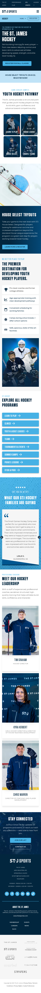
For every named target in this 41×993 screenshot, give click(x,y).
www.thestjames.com (20, 916)
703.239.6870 (20, 879)
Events (26, 922)
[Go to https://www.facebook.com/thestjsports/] (12, 894)
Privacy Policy (28, 983)
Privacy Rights (18, 986)
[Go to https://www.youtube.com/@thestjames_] (28, 894)
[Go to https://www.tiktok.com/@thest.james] (33, 894)
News (27, 925)
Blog (14, 929)
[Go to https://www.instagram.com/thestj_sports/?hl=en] (7, 894)
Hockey (5, 18)
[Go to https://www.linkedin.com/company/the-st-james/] (22, 894)
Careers (14, 925)
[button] (2, 537)
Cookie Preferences (28, 986)
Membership (14, 922)
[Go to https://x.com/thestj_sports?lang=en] (17, 894)
